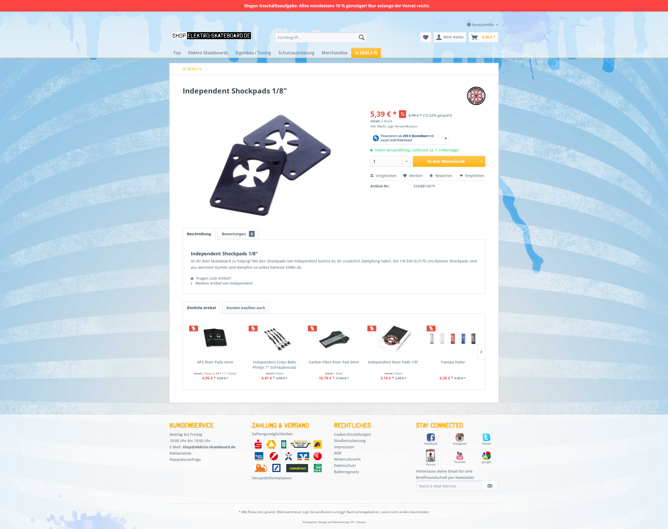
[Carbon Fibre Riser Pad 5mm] (334, 338)
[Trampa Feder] (453, 338)
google (486, 462)
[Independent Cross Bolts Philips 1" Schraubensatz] (275, 338)
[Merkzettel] (425, 37)
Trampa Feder (452, 362)
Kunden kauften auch (245, 307)
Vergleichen (386, 175)
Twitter (486, 443)
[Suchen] (361, 37)
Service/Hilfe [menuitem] (483, 24)
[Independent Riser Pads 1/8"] (393, 338)
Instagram (460, 443)
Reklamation (181, 453)
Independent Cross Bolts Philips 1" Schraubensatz (274, 365)
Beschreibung (199, 233)
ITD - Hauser (357, 522)
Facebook (430, 443)
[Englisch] (463, 18)
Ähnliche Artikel (201, 307)
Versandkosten (321, 512)
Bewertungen (237, 233)
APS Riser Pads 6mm (215, 362)
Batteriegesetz (346, 471)
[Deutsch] (463, 13)
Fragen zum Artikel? (213, 278)
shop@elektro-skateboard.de (209, 446)
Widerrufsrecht (347, 459)
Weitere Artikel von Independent (223, 283)
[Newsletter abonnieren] (490, 486)
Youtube (460, 462)
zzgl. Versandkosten (402, 126)
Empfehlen (474, 175)
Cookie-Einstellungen (352, 434)
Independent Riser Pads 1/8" (393, 362)
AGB (337, 452)
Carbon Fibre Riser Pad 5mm (334, 362)
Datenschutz (345, 465)
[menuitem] (321, 37)
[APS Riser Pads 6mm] (215, 338)
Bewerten (443, 175)
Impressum (344, 446)
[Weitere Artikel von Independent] (476, 96)
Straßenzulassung (350, 440)
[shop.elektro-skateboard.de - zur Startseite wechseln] (211, 38)
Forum (430, 464)
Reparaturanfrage (185, 459)
